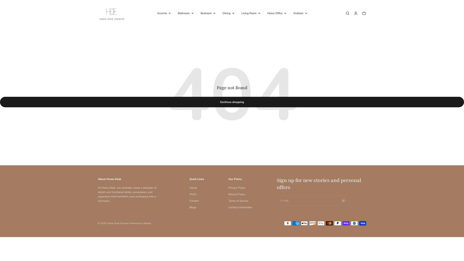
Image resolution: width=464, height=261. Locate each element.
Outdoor (298, 13)
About (193, 188)
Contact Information (240, 207)
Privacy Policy (236, 188)
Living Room (248, 13)
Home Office (275, 13)
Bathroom (184, 13)
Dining (227, 13)
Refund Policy (236, 194)
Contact (194, 201)
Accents (162, 13)
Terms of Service (238, 201)
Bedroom (206, 13)
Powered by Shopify (140, 223)
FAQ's (193, 194)
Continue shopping (232, 102)
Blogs (192, 207)
